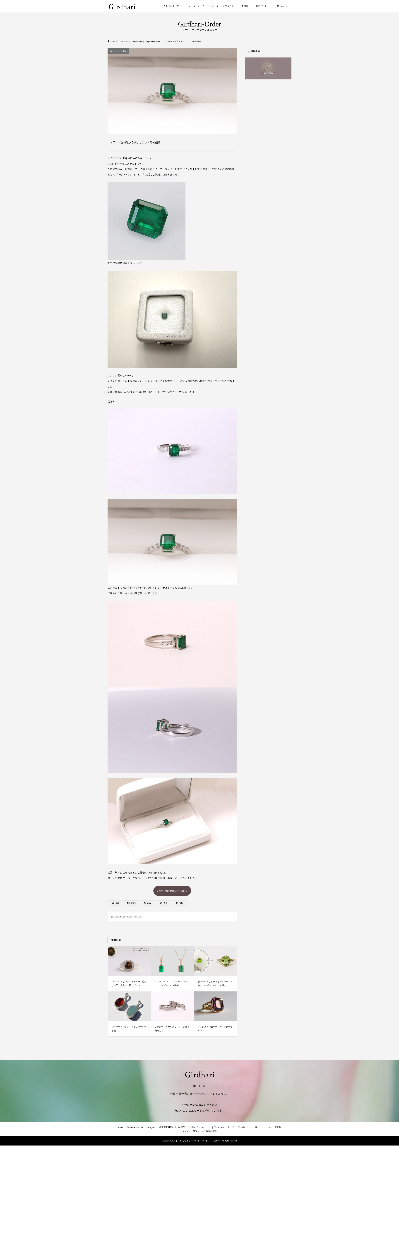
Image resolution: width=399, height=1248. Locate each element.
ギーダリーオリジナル (223, 6)
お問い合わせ (281, 6)
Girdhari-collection (135, 1127)
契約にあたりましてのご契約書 (229, 1127)
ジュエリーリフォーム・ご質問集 (264, 1127)
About (120, 1127)
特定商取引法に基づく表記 (172, 1127)
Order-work (137, 917)
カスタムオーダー (172, 6)
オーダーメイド (196, 6)
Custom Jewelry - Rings (118, 51)
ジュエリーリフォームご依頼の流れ (199, 1131)
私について (261, 6)
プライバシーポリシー (200, 1127)
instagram (151, 1127)
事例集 (244, 6)
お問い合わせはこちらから (172, 890)
